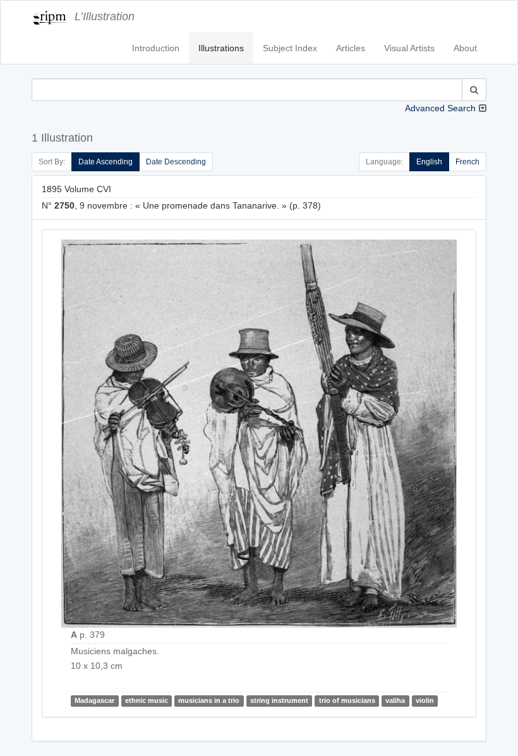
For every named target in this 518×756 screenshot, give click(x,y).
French (467, 161)
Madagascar (94, 700)
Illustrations (221, 48)
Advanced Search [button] (440, 108)
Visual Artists (409, 48)
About (465, 48)
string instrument (279, 700)
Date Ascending (105, 161)
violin (425, 700)
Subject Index (290, 48)
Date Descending (176, 161)
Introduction (155, 48)
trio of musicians (347, 700)
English (429, 161)
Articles (350, 48)
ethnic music (146, 700)
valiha (395, 700)
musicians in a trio (208, 700)
